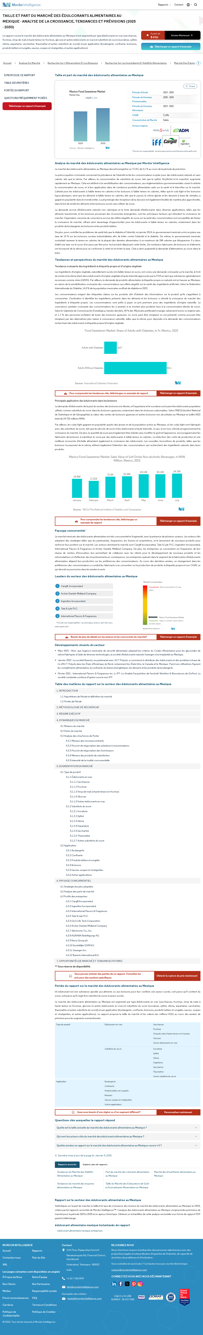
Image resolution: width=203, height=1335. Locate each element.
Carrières (8, 1304)
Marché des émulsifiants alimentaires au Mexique (175, 1173)
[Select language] (189, 4)
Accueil (7, 1250)
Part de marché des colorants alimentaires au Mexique (127, 1173)
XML (5, 1264)
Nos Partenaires (41, 1284)
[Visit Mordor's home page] (22, 4)
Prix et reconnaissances (16, 1297)
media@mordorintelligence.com (84, 1298)
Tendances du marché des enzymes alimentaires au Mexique (75, 1185)
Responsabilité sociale (44, 1291)
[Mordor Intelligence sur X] (127, 1284)
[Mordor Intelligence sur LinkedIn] (114, 1284)
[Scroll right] (198, 63)
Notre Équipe (39, 1277)
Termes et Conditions (44, 1304)
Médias (7, 1291)
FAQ (34, 1297)
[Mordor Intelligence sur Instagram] (140, 1284)
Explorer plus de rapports (95, 1164)
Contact (178, 4)
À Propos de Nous (12, 1277)
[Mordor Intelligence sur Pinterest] (134, 1284)
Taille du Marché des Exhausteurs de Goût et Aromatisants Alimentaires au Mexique (127, 1185)
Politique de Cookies (43, 1311)
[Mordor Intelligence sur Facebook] (120, 1284)
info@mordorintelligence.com (83, 1286)
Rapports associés (67, 1164)
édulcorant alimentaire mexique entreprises (80, 1230)
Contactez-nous (12, 1257)
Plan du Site (38, 1257)
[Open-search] (196, 4)
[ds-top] (170, 46)
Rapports (163, 4)
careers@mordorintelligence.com (129, 1269)
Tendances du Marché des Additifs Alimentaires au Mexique (75, 1173)
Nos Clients (9, 1284)
